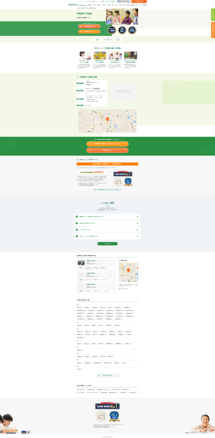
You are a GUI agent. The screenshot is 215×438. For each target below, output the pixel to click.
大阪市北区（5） (101, 310)
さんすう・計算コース (115, 389)
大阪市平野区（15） (81, 318)
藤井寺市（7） (111, 356)
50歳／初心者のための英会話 (93, 101)
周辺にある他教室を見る (124, 288)
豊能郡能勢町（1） (119, 343)
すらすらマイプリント (104, 279)
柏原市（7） (87, 325)
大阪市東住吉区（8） (110, 316)
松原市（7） (79, 362)
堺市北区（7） (80, 331)
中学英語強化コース (91, 389)
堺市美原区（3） (129, 331)
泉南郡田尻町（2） (112, 334)
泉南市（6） (129, 334)
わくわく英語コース (133, 392)
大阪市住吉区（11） (81, 313)
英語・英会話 (90, 96)
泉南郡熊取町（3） (103, 334)
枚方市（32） (103, 356)
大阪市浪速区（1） (129, 313)
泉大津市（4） (87, 307)
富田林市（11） (128, 343)
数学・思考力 (90, 97)
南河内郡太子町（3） (108, 362)
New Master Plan (104, 392)
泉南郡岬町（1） (122, 334)
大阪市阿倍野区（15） (81, 310)
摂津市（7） (95, 334)
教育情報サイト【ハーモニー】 (96, 1)
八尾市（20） (79, 369)
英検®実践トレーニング (105, 267)
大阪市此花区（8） (110, 310)
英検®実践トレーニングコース (103, 389)
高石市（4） (79, 343)
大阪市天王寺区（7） (120, 313)
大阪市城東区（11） (119, 310)
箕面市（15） (117, 362)
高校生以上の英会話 (91, 99)
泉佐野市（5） (95, 307)
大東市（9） (94, 343)
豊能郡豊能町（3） (109, 343)
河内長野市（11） (109, 325)
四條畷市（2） (80, 334)
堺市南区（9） (120, 331)
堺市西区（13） (104, 331)
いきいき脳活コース (123, 392)
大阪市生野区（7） (91, 310)
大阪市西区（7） (80, 316)
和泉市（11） (102, 307)
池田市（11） (79, 307)
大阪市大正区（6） (90, 313)
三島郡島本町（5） (88, 362)
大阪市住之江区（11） (130, 310)
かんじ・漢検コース (81, 392)
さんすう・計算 (99, 96)
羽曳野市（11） (80, 356)
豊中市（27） (101, 343)
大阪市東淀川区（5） (130, 316)
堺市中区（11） (96, 331)
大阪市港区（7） (100, 318)
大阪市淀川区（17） (119, 318)
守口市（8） (124, 362)
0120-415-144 (98, 91)
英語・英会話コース (81, 389)
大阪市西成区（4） (89, 316)
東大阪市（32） (95, 356)
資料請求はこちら (107, 150)
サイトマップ (82, 1)
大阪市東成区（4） (119, 316)
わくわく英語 (107, 290)
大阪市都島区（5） (109, 318)
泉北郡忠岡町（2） (81, 337)
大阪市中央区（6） (100, 313)
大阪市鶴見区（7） (109, 313)
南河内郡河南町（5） (98, 362)
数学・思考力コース (125, 389)
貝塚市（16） (79, 325)
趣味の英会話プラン (113, 392)
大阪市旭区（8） (127, 307)
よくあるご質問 (87, 1)
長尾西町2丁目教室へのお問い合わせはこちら (107, 144)
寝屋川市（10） (80, 350)
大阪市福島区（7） (91, 318)
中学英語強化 (96, 267)
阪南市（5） (88, 356)
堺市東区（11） (112, 331)
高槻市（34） (86, 343)
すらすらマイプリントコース (92, 392)
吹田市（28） (87, 334)
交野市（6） (94, 325)
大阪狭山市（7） (118, 307)
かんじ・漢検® (99, 97)
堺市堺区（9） (88, 331)
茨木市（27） (110, 307)
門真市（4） (101, 325)
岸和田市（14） (118, 325)
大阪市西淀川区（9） (100, 316)
